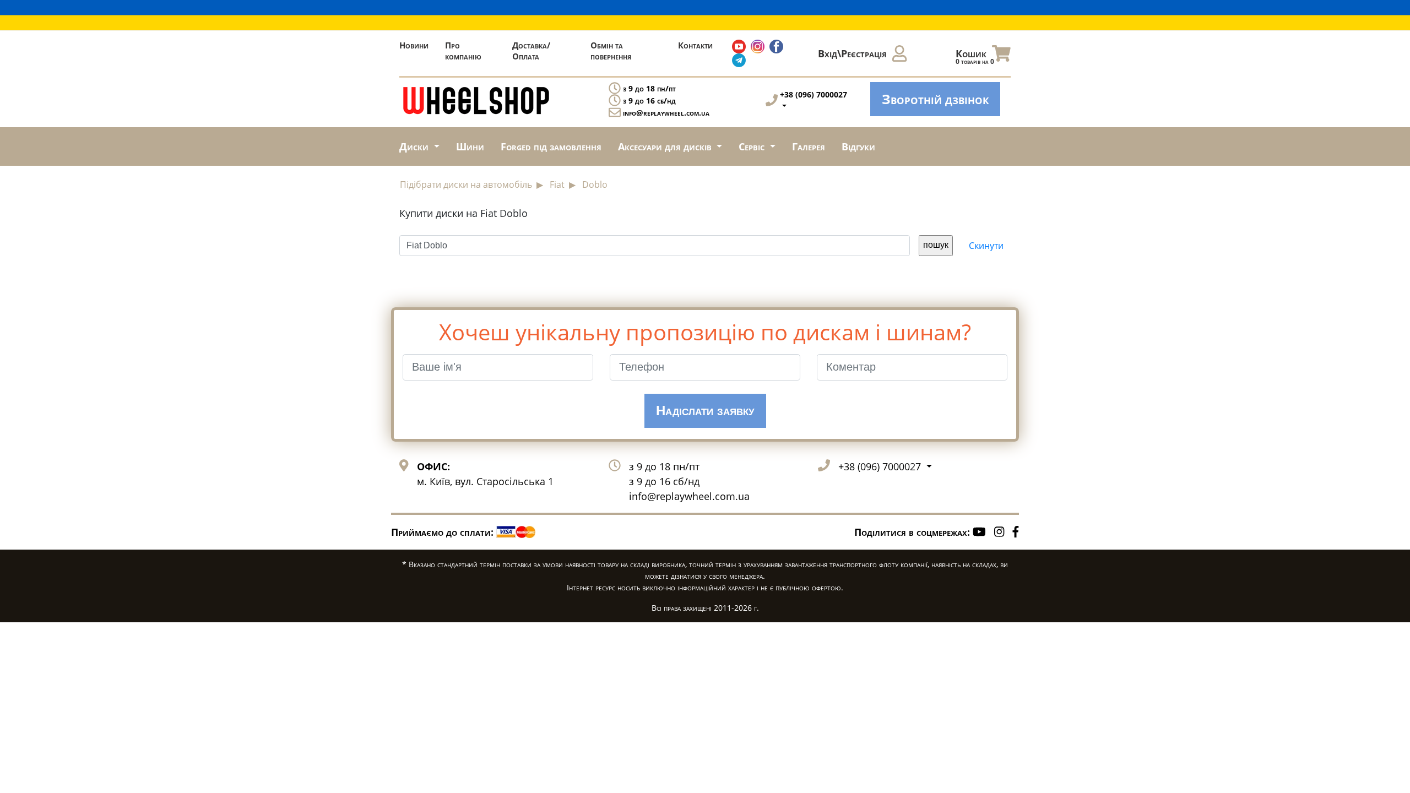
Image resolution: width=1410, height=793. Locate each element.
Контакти (695, 45)
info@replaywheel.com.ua (666, 112)
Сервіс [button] (753, 146)
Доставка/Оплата (531, 51)
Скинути (986, 246)
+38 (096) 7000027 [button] (881, 466)
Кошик (975, 56)
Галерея (808, 146)
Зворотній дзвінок (935, 99)
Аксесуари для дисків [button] (666, 146)
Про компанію (463, 51)
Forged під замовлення (551, 146)
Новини (414, 45)
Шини (470, 146)
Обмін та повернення (610, 51)
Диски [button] (415, 146)
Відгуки (858, 146)
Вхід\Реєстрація (852, 53)
